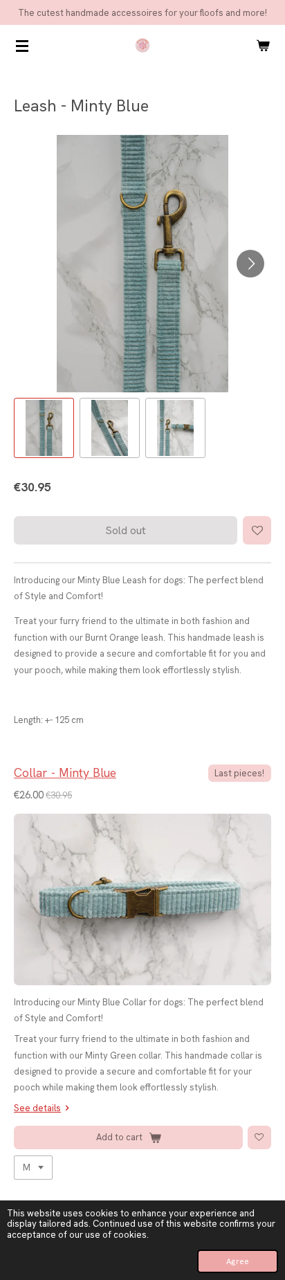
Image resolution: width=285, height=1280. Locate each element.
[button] (44, 428)
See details (37, 1108)
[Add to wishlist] (257, 530)
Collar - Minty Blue (65, 772)
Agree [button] (237, 1261)
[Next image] (250, 263)
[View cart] (263, 46)
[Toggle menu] (22, 46)
